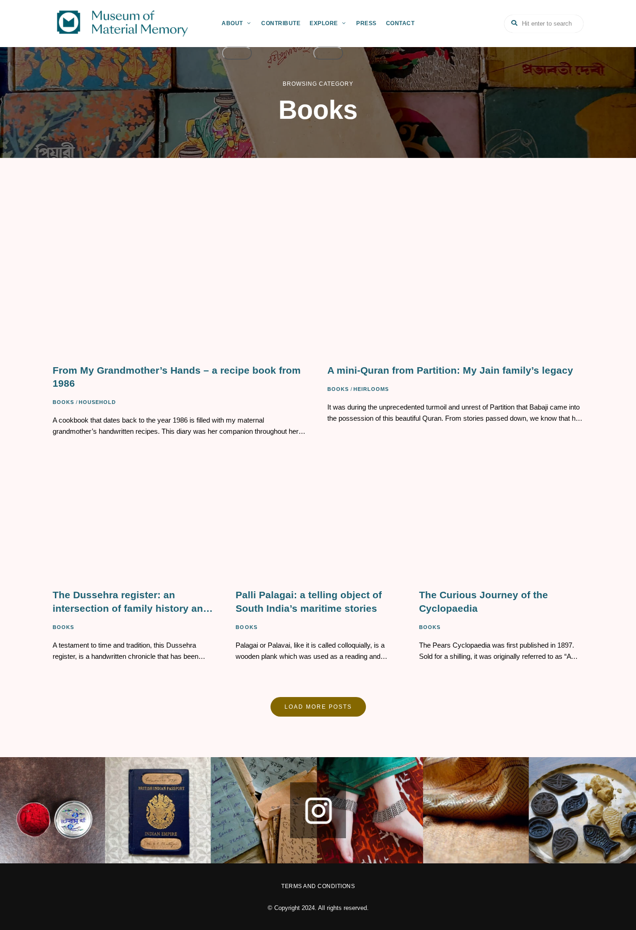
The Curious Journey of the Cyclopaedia (483, 601)
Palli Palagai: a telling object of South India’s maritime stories (309, 601)
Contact (400, 23)
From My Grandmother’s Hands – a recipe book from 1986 (177, 377)
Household (97, 402)
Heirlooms (371, 389)
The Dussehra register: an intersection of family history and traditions (131, 602)
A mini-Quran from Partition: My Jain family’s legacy (450, 370)
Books (63, 402)
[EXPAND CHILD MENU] (237, 53)
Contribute (280, 23)
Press (366, 23)
